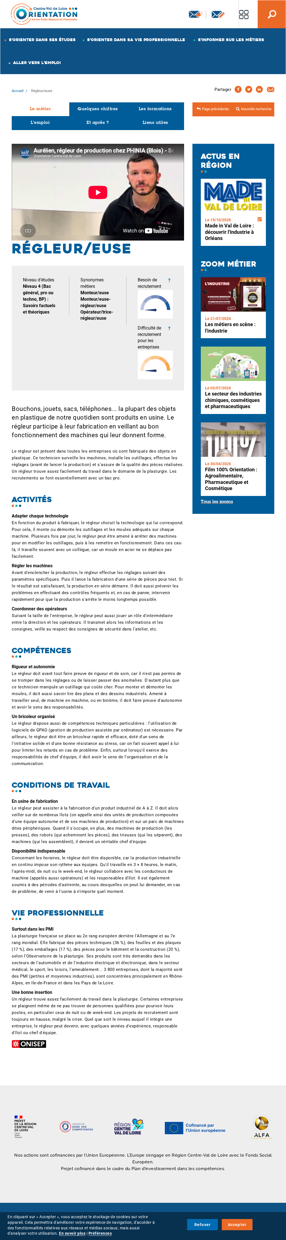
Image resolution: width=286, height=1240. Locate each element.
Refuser (202, 1224)
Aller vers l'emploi (37, 62)
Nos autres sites (244, 14)
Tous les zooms (217, 502)
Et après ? (98, 123)
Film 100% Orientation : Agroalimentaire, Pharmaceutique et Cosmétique (231, 479)
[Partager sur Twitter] (248, 89)
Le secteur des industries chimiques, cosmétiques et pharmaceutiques (233, 400)
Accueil (17, 91)
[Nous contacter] (218, 14)
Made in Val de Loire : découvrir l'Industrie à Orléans (229, 232)
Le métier (40, 109)
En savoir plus (72, 1233)
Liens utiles (155, 123)
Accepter (237, 1224)
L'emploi (40, 123)
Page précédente (215, 109)
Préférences (100, 1233)
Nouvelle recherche (256, 109)
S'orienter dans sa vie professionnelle (136, 39)
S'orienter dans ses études (42, 39)
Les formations (155, 109)
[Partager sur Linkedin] (259, 89)
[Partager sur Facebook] (238, 89)
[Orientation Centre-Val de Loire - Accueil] (44, 13)
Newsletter (195, 14)
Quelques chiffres (98, 109)
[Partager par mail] (270, 89)
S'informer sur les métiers (231, 39)
